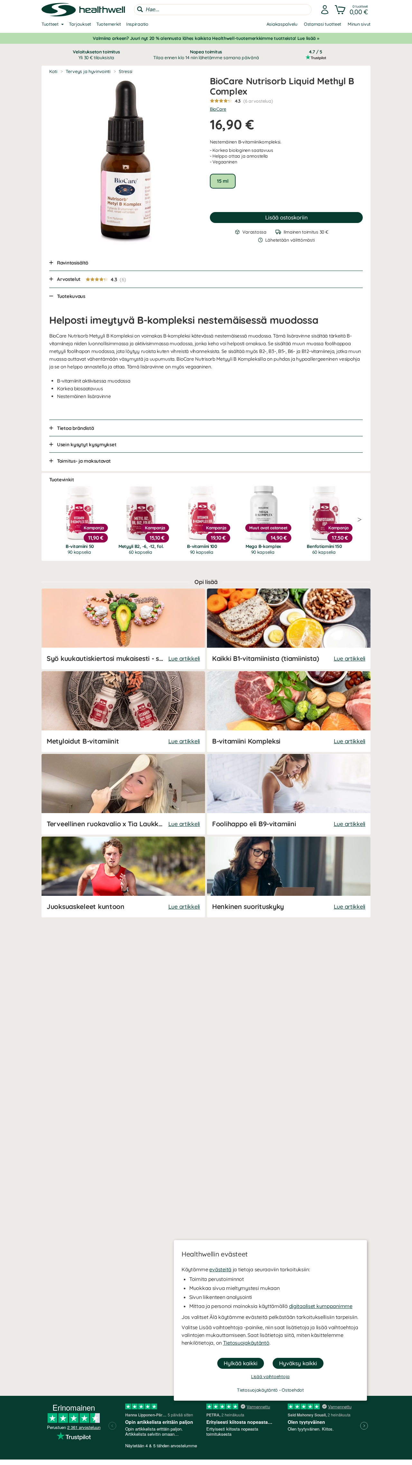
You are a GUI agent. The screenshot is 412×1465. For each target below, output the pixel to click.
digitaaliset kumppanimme (320, 1306)
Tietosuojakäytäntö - (259, 1390)
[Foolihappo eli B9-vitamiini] (288, 794)
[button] (351, 9)
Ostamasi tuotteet (322, 24)
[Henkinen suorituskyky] (288, 877)
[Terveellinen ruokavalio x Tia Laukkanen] (123, 794)
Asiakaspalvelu (282, 24)
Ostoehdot (293, 1390)
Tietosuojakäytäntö (246, 1343)
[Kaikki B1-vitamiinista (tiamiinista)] (288, 629)
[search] (223, 9)
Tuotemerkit (108, 24)
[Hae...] (140, 9)
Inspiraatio (137, 24)
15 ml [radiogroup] (223, 181)
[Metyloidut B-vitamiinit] (123, 711)
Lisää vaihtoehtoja (270, 1376)
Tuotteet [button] (50, 24)
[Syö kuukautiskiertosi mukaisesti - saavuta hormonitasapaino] (123, 629)
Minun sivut (359, 24)
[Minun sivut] (324, 9)
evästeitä (220, 1269)
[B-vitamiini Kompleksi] (288, 711)
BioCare (218, 109)
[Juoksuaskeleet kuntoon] (123, 877)
